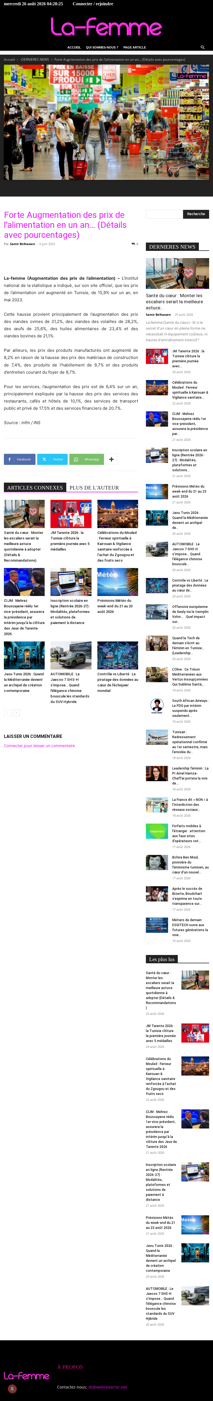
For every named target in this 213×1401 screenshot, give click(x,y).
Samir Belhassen (22, 244)
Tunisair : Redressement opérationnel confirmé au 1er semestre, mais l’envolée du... (190, 742)
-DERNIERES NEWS (34, 59)
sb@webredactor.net (107, 1387)
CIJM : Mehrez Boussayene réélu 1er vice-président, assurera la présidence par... (190, 424)
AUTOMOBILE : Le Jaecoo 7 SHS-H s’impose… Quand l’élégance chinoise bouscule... (187, 554)
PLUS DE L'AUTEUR (94, 488)
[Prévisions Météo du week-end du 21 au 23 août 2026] (117, 582)
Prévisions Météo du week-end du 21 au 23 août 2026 (115, 606)
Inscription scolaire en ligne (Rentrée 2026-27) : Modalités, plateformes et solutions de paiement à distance (70, 611)
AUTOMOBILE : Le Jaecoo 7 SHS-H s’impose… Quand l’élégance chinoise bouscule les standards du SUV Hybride (161, 1304)
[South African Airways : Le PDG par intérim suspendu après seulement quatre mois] (157, 706)
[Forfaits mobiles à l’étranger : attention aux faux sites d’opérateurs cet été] (157, 831)
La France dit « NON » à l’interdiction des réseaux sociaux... (190, 805)
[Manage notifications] (12, 1388)
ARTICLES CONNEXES (35, 488)
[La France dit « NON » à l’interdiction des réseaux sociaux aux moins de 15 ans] (157, 804)
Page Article (134, 47)
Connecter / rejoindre (93, 3)
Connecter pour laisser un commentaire (39, 745)
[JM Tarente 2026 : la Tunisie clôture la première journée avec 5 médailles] (70, 514)
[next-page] (16, 712)
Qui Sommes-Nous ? (102, 47)
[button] (202, 47)
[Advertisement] (71, 260)
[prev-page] (7, 712)
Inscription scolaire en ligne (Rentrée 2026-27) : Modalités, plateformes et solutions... (189, 460)
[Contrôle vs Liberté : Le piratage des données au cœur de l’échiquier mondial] (117, 655)
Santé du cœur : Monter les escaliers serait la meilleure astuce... (174, 301)
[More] (111, 459)
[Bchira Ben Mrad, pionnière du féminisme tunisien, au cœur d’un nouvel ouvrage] (157, 862)
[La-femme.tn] (106, 26)
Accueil (74, 47)
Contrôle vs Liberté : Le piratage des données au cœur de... (190, 585)
